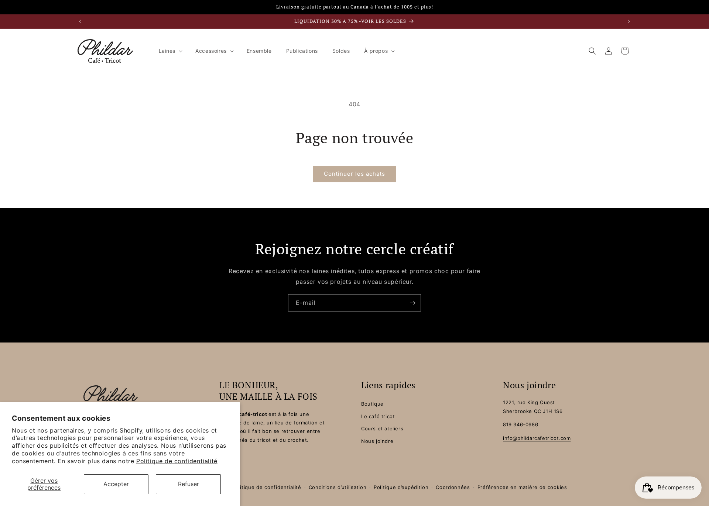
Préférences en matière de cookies (522, 487)
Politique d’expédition (401, 487)
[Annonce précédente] (80, 21)
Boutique (372, 404)
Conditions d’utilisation (338, 487)
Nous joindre (377, 441)
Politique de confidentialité (177, 461)
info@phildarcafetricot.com (537, 438)
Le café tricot (378, 416)
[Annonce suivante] (629, 21)
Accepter (116, 484)
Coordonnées (453, 487)
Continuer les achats (354, 173)
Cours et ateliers (382, 428)
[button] (170, 51)
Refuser (188, 484)
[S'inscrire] (412, 302)
